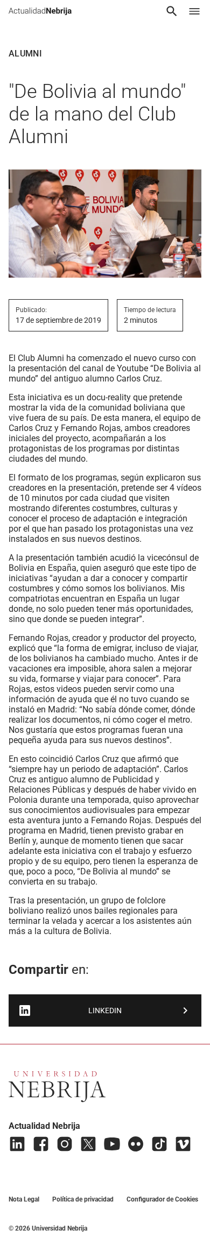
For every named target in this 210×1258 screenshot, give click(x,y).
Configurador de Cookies (162, 1199)
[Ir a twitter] (88, 1144)
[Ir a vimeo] (183, 1144)
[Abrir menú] (194, 11)
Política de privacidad (83, 1199)
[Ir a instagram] (64, 1144)
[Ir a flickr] (135, 1144)
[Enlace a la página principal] (40, 11)
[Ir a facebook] (41, 1144)
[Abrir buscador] (172, 11)
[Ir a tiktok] (159, 1144)
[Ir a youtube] (112, 1144)
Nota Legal (24, 1199)
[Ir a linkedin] (17, 1144)
